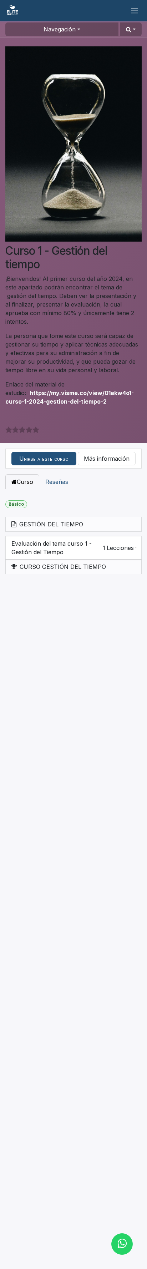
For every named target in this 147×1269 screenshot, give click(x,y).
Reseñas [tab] (56, 481)
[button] (131, 29)
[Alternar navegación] (134, 10)
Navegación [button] (60, 29)
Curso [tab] (25, 481)
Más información (107, 458)
